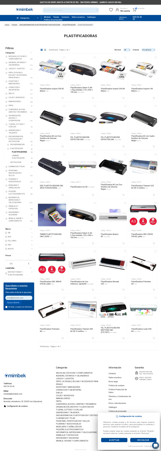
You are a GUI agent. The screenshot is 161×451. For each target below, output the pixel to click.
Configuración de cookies (17, 406)
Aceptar (114, 440)
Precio (8, 255)
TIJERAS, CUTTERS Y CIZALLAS (69, 410)
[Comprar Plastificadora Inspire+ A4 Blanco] (154, 98)
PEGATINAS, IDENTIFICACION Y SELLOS (73, 421)
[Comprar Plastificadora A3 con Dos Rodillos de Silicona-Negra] (123, 195)
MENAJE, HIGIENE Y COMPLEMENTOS (72, 441)
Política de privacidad (135, 446)
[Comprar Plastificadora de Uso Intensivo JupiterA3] (93, 290)
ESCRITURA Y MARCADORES (68, 387)
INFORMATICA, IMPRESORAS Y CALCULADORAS (76, 432)
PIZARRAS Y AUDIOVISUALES (68, 424)
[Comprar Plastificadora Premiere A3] (154, 290)
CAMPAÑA (9, 268)
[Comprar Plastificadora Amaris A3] (123, 243)
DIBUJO (59, 393)
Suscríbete (13, 302)
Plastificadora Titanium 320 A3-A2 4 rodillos (142, 187)
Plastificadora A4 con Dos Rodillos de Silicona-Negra (50, 138)
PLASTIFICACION (69, 25)
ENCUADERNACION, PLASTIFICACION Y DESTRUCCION (40, 25)
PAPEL (59, 401)
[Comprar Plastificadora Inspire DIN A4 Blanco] (123, 98)
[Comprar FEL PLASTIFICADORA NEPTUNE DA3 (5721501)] (123, 338)
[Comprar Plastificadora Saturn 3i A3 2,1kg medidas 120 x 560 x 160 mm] (93, 243)
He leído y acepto (20, 307)
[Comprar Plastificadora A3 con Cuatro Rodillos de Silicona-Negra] (154, 146)
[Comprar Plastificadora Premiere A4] (62, 338)
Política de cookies (150, 446)
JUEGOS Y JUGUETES (65, 378)
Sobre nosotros (78, 17)
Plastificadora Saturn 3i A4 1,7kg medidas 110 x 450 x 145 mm (81, 89)
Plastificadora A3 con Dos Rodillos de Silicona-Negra (111, 186)
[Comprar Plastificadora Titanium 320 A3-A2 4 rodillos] (154, 195)
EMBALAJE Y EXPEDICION (67, 435)
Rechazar (143, 440)
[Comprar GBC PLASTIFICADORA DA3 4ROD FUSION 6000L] (62, 195)
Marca (8, 229)
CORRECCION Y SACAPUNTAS (68, 390)
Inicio (7, 25)
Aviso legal (113, 381)
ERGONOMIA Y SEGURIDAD (67, 438)
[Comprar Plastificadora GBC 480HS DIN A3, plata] (62, 290)
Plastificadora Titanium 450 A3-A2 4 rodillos (81, 330)
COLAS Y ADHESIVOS (65, 395)
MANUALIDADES (63, 398)
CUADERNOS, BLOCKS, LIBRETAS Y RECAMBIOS (76, 404)
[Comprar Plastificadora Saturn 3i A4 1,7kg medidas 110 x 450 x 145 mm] (93, 98)
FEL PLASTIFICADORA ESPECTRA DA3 (80, 138)
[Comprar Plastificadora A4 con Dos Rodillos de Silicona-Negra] (62, 146)
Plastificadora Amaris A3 (109, 235)
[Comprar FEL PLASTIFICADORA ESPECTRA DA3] (93, 146)
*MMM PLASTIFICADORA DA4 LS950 (50, 235)
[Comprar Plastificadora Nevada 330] (123, 290)
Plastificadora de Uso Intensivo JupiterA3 (82, 282)
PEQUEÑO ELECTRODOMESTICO (69, 429)
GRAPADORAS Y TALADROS (67, 412)
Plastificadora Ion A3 (82, 187)
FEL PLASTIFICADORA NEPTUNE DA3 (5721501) (110, 330)
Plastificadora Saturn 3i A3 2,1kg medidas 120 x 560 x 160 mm (81, 235)
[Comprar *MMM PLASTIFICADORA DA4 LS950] (62, 243)
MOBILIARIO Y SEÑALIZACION (69, 427)
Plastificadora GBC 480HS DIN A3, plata (50, 282)
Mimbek (47, 17)
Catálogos (91, 17)
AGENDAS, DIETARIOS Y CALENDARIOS (72, 376)
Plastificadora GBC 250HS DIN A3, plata (142, 235)
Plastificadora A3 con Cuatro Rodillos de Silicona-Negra (143, 138)
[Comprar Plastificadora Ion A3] (93, 195)
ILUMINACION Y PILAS (65, 418)
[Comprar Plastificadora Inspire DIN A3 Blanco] (62, 98)
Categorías (9, 53)
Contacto (65, 17)
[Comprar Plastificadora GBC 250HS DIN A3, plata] (154, 243)
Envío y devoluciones (117, 403)
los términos (27, 307)
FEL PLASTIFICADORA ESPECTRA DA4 (111, 138)
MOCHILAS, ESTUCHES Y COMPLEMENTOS (74, 373)
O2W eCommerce (80, 450)
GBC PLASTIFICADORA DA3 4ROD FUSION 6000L (51, 187)
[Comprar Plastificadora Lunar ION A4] (154, 338)
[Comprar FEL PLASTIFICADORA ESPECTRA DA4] (123, 146)
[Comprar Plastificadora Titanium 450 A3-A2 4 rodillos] (93, 338)
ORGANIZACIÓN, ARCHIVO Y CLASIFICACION (75, 407)
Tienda (56, 17)
